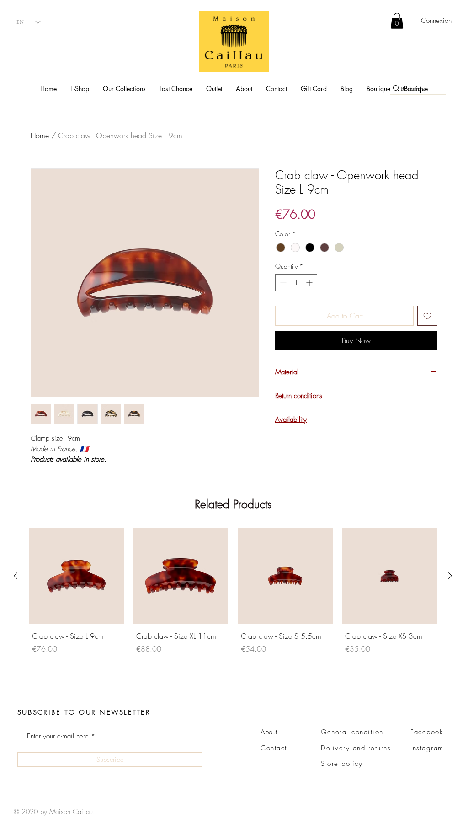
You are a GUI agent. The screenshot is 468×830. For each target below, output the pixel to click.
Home (40, 135)
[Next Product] (450, 575)
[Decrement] (282, 283)
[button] (80, 88)
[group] (233, 598)
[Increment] (310, 283)
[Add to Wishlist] (427, 316)
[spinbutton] (296, 283)
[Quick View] (76, 576)
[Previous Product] (15, 575)
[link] (397, 21)
